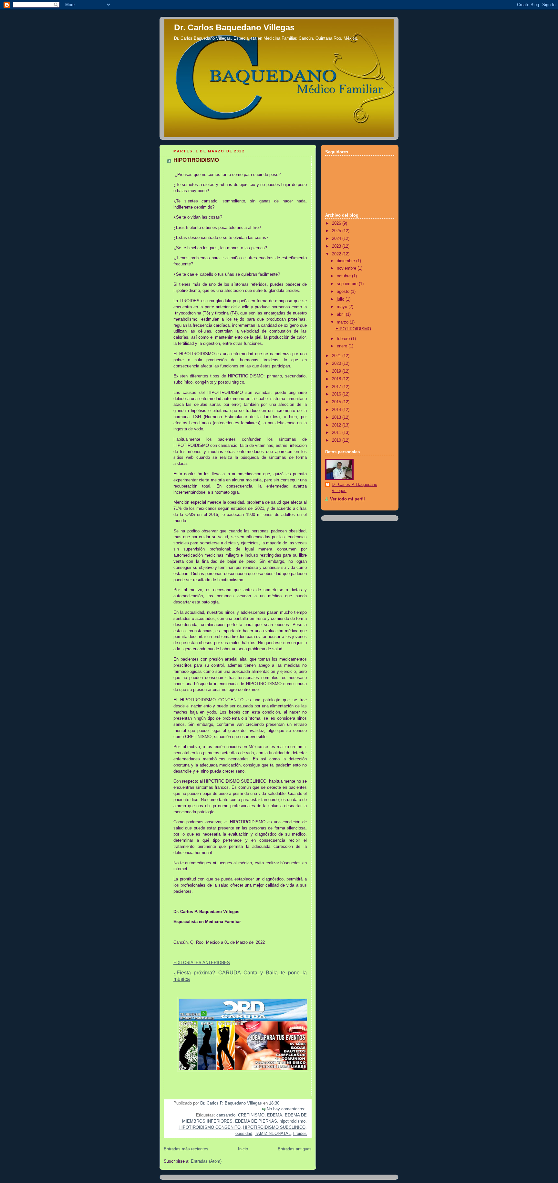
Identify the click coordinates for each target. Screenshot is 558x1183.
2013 (337, 417)
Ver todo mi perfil (347, 499)
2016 (337, 394)
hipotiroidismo (292, 1121)
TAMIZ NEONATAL (273, 1133)
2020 (337, 363)
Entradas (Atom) (206, 1161)
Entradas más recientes (186, 1149)
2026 (337, 223)
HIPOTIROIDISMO (196, 160)
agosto (344, 291)
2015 (337, 402)
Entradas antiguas (295, 1149)
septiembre (348, 284)
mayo (342, 306)
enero (342, 346)
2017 (337, 387)
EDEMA (274, 1115)
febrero (344, 338)
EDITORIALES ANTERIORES (201, 963)
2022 (337, 254)
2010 (337, 440)
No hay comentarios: (287, 1109)
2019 (337, 371)
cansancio (225, 1115)
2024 (337, 238)
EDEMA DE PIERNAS (256, 1121)
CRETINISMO (251, 1115)
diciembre (346, 261)
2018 (337, 379)
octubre (344, 276)
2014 (337, 409)
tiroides (300, 1133)
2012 (337, 425)
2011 (337, 432)
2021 (337, 356)
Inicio (243, 1149)
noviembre (347, 268)
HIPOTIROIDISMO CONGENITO (210, 1127)
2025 (337, 231)
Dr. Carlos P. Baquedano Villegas (354, 487)
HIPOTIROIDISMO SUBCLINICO (274, 1127)
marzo (343, 322)
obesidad (243, 1133)
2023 (337, 246)
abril (341, 314)
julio (341, 299)
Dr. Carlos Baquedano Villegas (234, 27)
